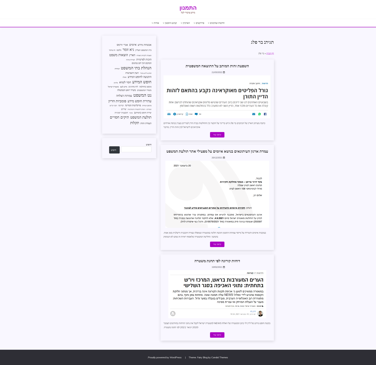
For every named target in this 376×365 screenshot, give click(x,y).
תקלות (134, 122)
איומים (132, 44)
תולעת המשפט (140, 117)
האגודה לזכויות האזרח (144, 55)
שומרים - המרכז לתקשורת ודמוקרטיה (139, 109)
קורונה (121, 105)
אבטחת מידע (144, 44)
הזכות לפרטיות (143, 59)
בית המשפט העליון (143, 50)
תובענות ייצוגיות (121, 112)
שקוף (131, 113)
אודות (156, 22)
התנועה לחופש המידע (139, 77)
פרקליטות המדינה (133, 105)
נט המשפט (142, 95)
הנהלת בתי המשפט (136, 67)
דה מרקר (112, 50)
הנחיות (117, 68)
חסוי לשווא (125, 82)
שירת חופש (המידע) (142, 112)
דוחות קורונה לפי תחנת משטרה (217, 261)
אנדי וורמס (122, 44)
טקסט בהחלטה (145, 86)
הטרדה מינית (130, 60)
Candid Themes (219, 357)
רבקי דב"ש (113, 105)
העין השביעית (132, 72)
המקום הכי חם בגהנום (141, 63)
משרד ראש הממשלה (126, 90)
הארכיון (186, 22)
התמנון (188, 8)
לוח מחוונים (133, 86)
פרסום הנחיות (146, 105)
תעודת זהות (145, 123)
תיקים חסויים (119, 117)
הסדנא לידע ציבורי (145, 73)
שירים (123, 109)
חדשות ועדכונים (217, 22)
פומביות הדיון (117, 101)
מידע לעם (123, 86)
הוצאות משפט (118, 55)
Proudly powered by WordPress (165, 357)
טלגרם (116, 83)
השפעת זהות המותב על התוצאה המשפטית (217, 66)
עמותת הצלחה (124, 95)
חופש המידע (141, 81)
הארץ (132, 55)
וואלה (124, 77)
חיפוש (148, 144)
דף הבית (270, 53)
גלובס (119, 50)
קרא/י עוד (217, 134)
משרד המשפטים (144, 90)
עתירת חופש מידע (139, 101)
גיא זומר (128, 49)
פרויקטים (200, 22)
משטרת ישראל (113, 86)
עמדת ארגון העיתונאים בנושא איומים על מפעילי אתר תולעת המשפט (217, 151)
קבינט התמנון (171, 22)
